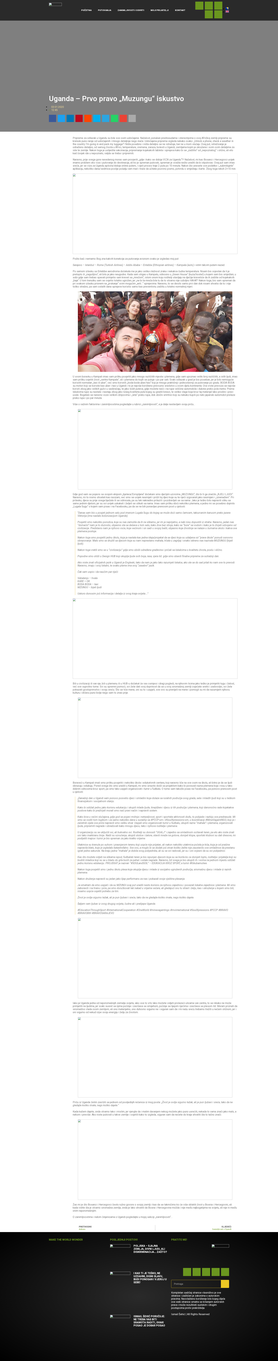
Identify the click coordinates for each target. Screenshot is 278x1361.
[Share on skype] (96, 118)
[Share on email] (123, 118)
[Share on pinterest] (79, 118)
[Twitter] (209, 14)
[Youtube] (218, 6)
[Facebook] (199, 6)
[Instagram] (218, 14)
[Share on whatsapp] (114, 118)
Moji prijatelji (160, 10)
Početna (86, 10)
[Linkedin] (209, 6)
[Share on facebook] (52, 118)
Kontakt (180, 10)
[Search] (225, 1284)
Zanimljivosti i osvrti (131, 10)
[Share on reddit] (88, 118)
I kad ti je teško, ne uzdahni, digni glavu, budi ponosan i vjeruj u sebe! (150, 1278)
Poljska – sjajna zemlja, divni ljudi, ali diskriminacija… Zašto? (150, 1248)
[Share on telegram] (105, 118)
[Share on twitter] (61, 118)
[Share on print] (132, 118)
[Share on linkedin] (70, 118)
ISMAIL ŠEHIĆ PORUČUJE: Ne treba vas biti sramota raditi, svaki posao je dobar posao (149, 1321)
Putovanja (104, 10)
